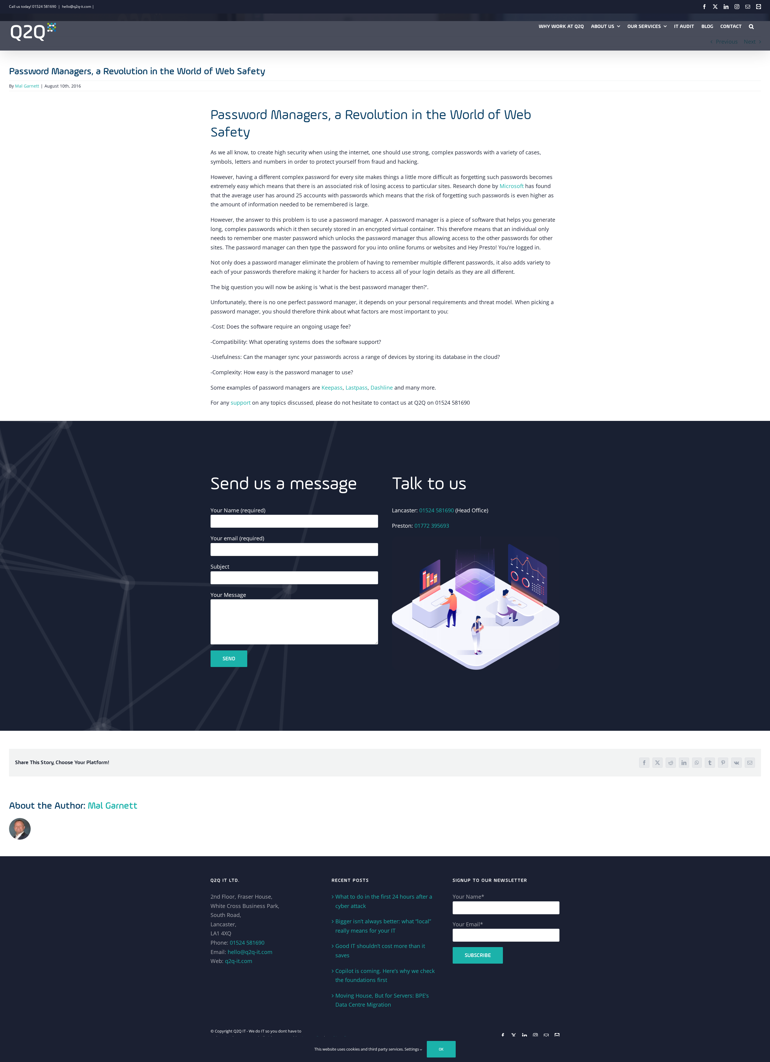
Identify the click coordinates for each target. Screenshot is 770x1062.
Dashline (381, 387)
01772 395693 (431, 525)
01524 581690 (436, 510)
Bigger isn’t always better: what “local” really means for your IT (383, 926)
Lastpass (357, 387)
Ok (441, 1049)
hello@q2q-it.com (250, 951)
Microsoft (511, 186)
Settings (412, 1049)
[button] (751, 26)
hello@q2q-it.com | (78, 6)
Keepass (332, 387)
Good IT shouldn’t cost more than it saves (380, 950)
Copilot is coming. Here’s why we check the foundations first (385, 975)
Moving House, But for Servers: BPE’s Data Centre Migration (382, 1000)
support (241, 402)
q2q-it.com (238, 961)
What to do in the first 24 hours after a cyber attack (383, 901)
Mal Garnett (27, 86)
